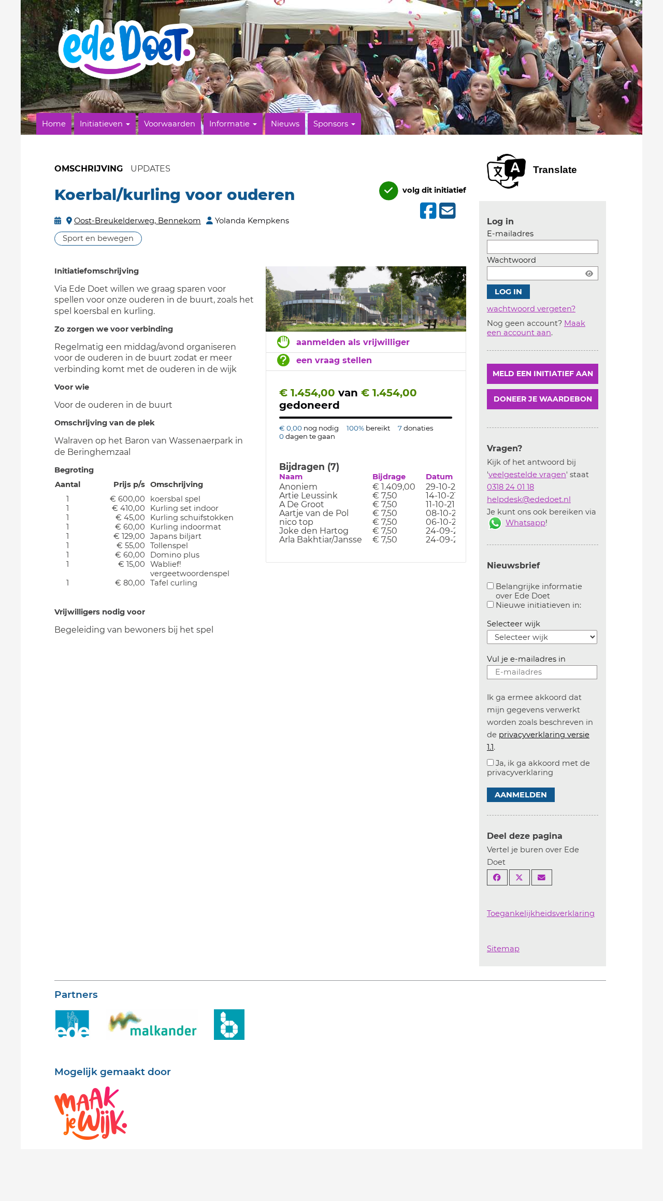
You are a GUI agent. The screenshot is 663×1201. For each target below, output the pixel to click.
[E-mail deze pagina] (541, 877)
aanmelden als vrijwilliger (353, 342)
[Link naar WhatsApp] (495, 522)
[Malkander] (152, 1024)
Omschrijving (88, 169)
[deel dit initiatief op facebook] (427, 211)
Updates (150, 169)
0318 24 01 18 (510, 487)
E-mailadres (510, 233)
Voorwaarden (169, 123)
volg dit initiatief (433, 190)
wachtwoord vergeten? (531, 308)
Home (54, 123)
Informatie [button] (230, 123)
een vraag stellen (334, 360)
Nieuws (285, 123)
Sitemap (503, 948)
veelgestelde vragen (527, 474)
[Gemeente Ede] (72, 1024)
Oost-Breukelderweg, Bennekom (137, 220)
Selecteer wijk (513, 623)
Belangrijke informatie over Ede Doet (539, 591)
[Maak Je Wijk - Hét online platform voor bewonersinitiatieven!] (90, 1112)
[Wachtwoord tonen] (589, 273)
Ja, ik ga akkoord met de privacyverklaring (538, 768)
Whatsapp (525, 522)
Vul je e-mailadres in (526, 659)
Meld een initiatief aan (543, 373)
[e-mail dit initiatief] (446, 211)
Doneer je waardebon (543, 399)
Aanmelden (521, 794)
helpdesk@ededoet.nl (529, 499)
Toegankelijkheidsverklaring (541, 913)
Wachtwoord (511, 260)
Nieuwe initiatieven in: (538, 605)
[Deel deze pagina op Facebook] (497, 877)
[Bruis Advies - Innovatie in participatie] (229, 1024)
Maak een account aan (536, 328)
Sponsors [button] (331, 123)
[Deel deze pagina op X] (519, 877)
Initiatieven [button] (102, 123)
